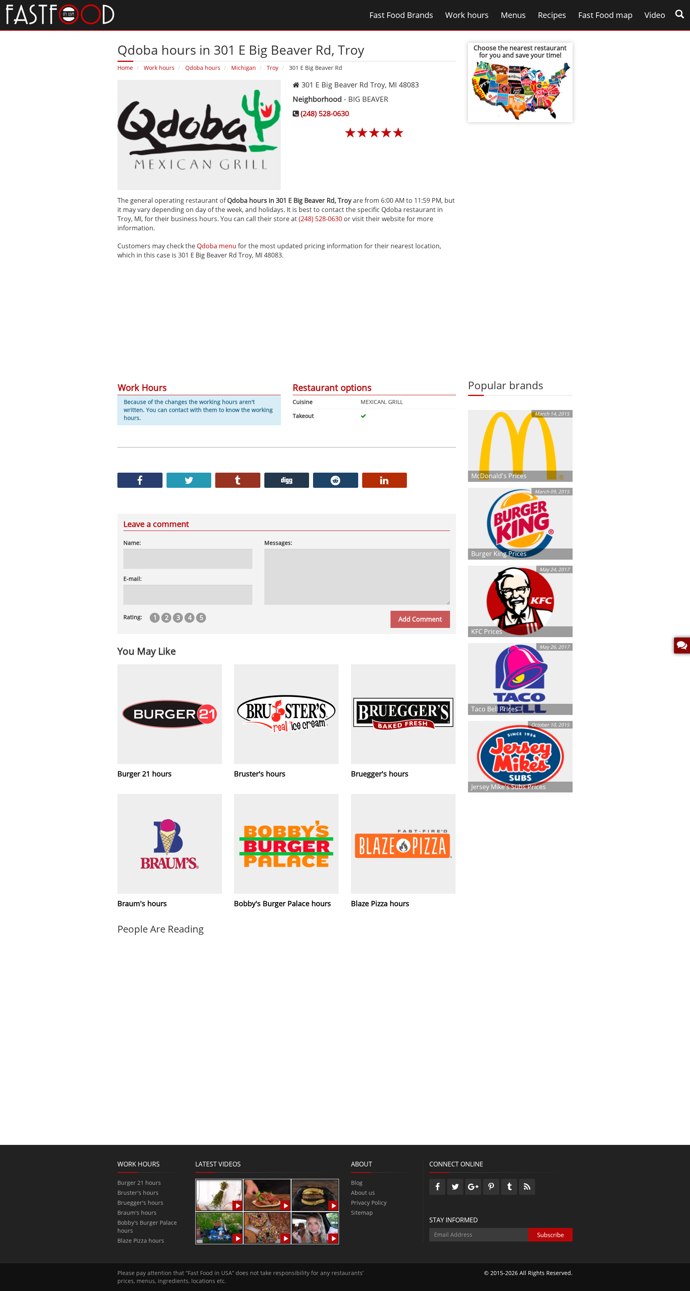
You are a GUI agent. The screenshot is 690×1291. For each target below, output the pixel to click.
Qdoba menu (216, 246)
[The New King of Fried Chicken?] (219, 1227)
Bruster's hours (138, 1192)
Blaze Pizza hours (140, 1240)
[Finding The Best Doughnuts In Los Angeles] (267, 1227)
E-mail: (132, 578)
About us (363, 1192)
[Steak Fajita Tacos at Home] (267, 1194)
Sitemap (362, 1212)
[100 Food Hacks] (219, 1194)
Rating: (132, 617)
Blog (357, 1182)
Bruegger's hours (140, 1202)
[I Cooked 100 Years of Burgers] (315, 1194)
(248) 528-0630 (325, 113)
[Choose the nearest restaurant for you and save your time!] (520, 89)
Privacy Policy (369, 1202)
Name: (132, 542)
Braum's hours (137, 1212)
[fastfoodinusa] (60, 14)
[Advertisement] (286, 316)
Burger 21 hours (139, 1182)
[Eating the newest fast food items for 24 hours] (315, 1227)
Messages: (278, 542)
